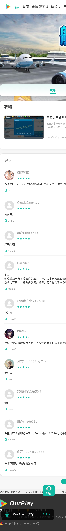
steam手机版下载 (35, 492)
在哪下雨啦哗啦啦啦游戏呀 (20, 463)
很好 (7, 403)
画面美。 (9, 214)
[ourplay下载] (15, 7)
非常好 (8, 312)
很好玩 (8, 372)
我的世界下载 (18, 492)
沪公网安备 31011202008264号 (22, 523)
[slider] (23, 178)
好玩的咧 (9, 244)
